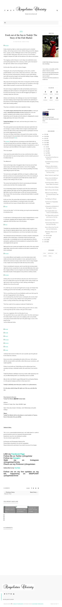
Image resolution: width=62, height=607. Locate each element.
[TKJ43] (6, 350)
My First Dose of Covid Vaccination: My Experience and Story (50, 119)
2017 (45, 142)
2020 (45, 136)
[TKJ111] (6, 343)
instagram (57, 94)
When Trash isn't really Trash (52, 175)
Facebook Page (18, 454)
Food (44, 253)
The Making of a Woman (51, 199)
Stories (45, 255)
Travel (50, 255)
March (46, 155)
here (16, 137)
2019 (45, 138)
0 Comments (7, 488)
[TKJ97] (6, 336)
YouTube (17, 468)
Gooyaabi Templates (37, 603)
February (47, 235)
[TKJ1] (5, 224)
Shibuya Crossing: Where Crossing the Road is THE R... (51, 194)
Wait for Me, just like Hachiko (52, 190)
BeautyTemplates (18, 603)
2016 (45, 144)
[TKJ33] (6, 329)
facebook (45, 94)
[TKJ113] (6, 45)
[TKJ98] (6, 332)
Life (56, 253)
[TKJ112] (6, 339)
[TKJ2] (5, 206)
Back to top (54, 603)
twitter (51, 94)
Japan (21, 31)
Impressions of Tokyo (50, 220)
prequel (7, 141)
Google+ (16, 458)
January (47, 237)
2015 (45, 239)
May (46, 151)
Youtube (57, 100)
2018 (45, 140)
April (46, 153)
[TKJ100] (6, 275)
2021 (45, 134)
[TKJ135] (6, 253)
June (46, 148)
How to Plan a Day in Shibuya (52, 187)
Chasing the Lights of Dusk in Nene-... (33, 509)
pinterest (45, 100)
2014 (45, 241)
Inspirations (50, 253)
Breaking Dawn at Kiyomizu (21, 510)
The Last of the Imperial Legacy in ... (9, 509)
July (46, 146)
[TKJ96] (6, 346)
